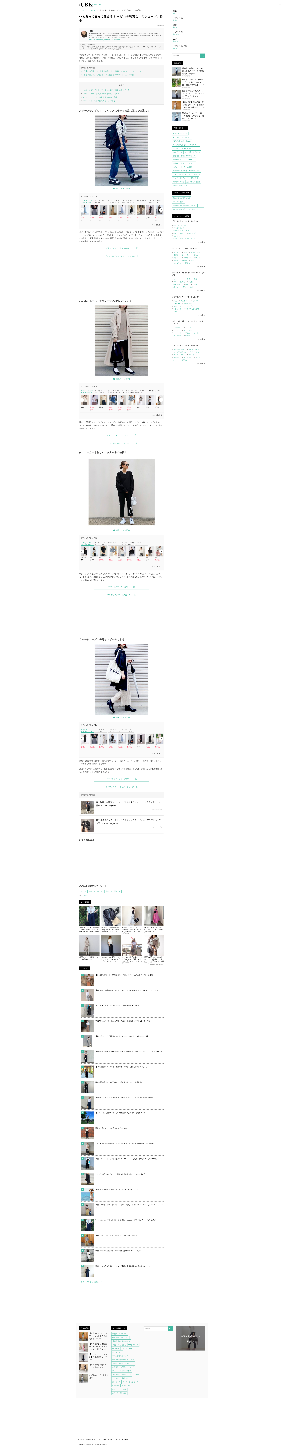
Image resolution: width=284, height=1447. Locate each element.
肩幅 (186, 284)
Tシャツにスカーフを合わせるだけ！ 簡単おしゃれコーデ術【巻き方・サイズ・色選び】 (126, 1220)
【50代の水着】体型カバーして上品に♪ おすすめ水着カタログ (117, 1189)
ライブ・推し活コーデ (181, 178)
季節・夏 (109, 891)
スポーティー (178, 306)
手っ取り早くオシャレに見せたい (184, 205)
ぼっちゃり (177, 284)
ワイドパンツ (194, 352)
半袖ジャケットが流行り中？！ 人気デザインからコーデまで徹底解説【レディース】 (125, 1143)
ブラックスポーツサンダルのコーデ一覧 (122, 248)
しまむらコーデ (187, 148)
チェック (177, 330)
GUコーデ (176, 148)
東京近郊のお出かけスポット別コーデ (186, 171)
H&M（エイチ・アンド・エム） (184, 238)
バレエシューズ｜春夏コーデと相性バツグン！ (102, 94)
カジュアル (187, 303)
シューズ (83, 891)
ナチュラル (177, 309)
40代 (183, 287)
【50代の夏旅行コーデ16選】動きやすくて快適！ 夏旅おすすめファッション (122, 1067)
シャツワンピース (194, 349)
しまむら (177, 236)
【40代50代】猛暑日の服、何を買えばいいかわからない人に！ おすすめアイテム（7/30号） (127, 990)
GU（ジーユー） (179, 228)
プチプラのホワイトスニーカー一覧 (121, 595)
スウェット (177, 336)
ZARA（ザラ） (193, 233)
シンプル (190, 306)
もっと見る (201, 242)
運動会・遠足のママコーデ (182, 159)
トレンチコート (179, 349)
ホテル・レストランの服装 (182, 167)
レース (196, 333)
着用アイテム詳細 (122, 189)
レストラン (186, 255)
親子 (192, 260)
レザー (187, 336)
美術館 (176, 255)
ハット (176, 360)
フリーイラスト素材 (121, 1439)
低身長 (182, 282)
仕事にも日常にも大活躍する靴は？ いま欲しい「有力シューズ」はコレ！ (113, 71)
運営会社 (81, 1439)
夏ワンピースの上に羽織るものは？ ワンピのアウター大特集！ (117, 1005)
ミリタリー (196, 301)
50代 (191, 287)
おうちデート (195, 252)
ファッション (86, 895)
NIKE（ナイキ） (179, 233)
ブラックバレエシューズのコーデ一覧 (121, 435)
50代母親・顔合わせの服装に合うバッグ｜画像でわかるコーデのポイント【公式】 (111, 929)
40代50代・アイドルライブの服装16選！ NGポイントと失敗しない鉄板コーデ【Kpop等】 (126, 1159)
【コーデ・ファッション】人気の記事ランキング (98, 1357)
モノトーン (189, 328)
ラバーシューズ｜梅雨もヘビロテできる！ (100, 101)
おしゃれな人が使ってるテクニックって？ (188, 209)
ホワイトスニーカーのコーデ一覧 (121, 587)
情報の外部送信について (94, 1439)
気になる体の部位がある (181, 198)
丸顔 (195, 279)
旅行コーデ (198, 174)
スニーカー (187, 357)
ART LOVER (108, 1439)
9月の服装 (194, 178)
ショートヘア (178, 279)
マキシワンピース (180, 352)
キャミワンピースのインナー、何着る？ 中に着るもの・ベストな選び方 (120, 1174)
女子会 (197, 258)
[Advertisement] (122, 279)
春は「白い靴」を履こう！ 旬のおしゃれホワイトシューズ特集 (109, 75)
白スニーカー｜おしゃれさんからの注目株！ (101, 97)
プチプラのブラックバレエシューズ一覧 (122, 443)
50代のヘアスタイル (180, 134)
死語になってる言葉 (193, 182)
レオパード (177, 333)
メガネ (197, 357)
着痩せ (176, 287)
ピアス (184, 360)
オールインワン (179, 355)
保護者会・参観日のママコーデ (184, 156)
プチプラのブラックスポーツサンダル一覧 (121, 256)
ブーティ (177, 357)
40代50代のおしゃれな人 (182, 141)
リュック (191, 355)
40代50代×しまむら (180, 145)
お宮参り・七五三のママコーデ (184, 163)
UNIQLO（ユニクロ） (181, 225)
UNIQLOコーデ (194, 145)
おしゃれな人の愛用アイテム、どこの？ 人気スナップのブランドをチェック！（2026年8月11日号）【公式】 (110, 961)
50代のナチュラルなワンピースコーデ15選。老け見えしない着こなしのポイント (123, 1266)
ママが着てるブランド (192, 152)
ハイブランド (177, 152)
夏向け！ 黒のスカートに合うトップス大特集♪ (111, 1128)
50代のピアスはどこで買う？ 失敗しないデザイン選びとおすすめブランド (193, 116)
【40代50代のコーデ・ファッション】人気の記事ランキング (116, 1235)
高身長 (191, 282)
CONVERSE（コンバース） (183, 230)
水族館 (176, 260)
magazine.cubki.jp (156, 809)
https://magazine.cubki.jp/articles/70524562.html (104, 40)
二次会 (196, 255)
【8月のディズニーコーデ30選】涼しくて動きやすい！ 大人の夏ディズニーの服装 (124, 975)
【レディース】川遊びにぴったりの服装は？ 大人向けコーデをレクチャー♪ (121, 1113)
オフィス (177, 252)
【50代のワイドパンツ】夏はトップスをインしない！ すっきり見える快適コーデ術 (124, 1097)
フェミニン (184, 301)
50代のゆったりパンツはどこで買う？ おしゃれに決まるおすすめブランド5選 (122, 1021)
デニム (187, 333)
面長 (188, 279)
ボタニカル (187, 330)
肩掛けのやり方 (178, 182)
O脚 (175, 282)
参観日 (184, 260)
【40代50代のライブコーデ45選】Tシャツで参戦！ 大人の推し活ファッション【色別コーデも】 (129, 1051)
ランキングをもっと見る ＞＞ (91, 1282)
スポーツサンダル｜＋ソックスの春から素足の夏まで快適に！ (108, 90)
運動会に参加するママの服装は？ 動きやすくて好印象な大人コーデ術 (193, 71)
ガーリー (177, 303)
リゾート (177, 258)
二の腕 (194, 284)
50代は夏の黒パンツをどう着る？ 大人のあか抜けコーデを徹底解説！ (119, 1082)
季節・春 (117, 891)
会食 (185, 252)
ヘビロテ (100, 891)
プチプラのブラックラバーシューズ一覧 (122, 787)
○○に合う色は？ (178, 202)
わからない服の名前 (180, 185)
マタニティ (177, 263)
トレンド (92, 891)
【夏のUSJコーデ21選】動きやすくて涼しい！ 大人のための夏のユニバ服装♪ (122, 1036)
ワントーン (177, 328)
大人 (175, 301)
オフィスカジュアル (192, 309)
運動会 (187, 263)
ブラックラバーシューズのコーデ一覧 (121, 779)
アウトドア (187, 258)
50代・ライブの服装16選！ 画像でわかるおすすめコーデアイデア (118, 1251)
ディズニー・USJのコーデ (182, 174)
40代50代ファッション (181, 137)
